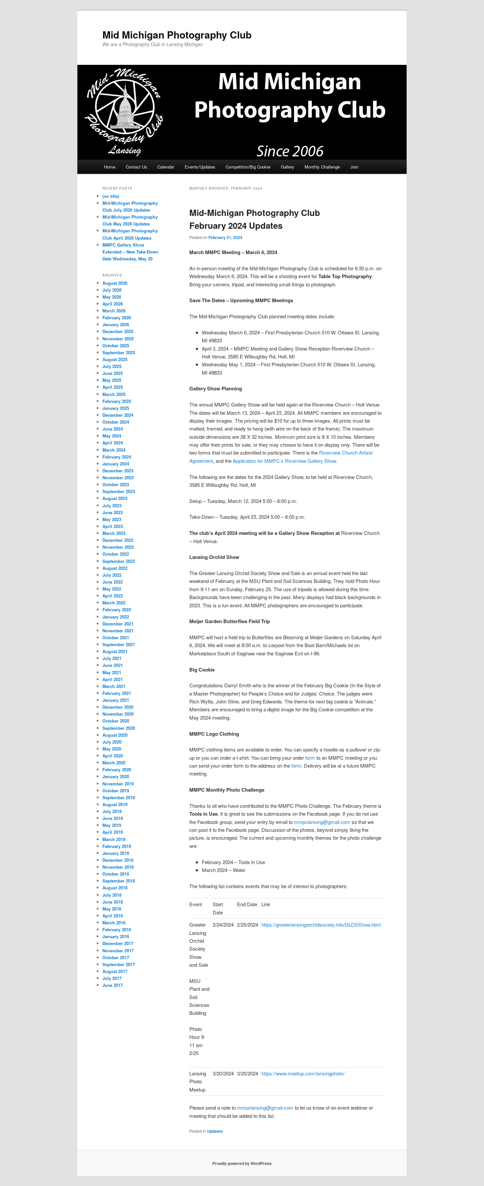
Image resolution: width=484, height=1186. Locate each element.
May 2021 (111, 672)
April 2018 (112, 915)
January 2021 (115, 700)
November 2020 (118, 714)
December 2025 (117, 331)
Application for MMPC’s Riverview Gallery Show (284, 460)
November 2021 (118, 630)
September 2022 (118, 561)
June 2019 (112, 818)
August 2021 (114, 651)
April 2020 (112, 755)
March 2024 (113, 450)
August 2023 (114, 498)
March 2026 (113, 310)
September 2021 (118, 644)
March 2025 (113, 394)
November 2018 (118, 867)
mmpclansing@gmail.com (322, 821)
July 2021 (111, 658)
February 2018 (116, 929)
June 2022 (112, 582)
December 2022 (117, 540)
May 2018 (111, 909)
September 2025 (118, 352)
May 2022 (111, 589)
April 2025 (112, 387)
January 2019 (115, 853)
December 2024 (117, 415)
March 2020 (113, 762)
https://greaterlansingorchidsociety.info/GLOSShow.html (321, 924)
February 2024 (116, 457)
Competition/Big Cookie (248, 167)
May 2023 (111, 519)
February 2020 (116, 769)
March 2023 (113, 533)
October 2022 (115, 554)
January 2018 (115, 936)
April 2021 (112, 679)
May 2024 (111, 436)
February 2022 (116, 609)
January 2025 (115, 408)
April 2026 (112, 304)
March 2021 (113, 686)
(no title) (110, 196)
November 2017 (118, 950)
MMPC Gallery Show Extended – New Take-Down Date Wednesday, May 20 (130, 252)
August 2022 (114, 568)
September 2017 (118, 964)
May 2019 (111, 825)
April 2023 (112, 526)
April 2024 (112, 442)
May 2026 (111, 297)
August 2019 (114, 804)
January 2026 (115, 324)
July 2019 (111, 811)
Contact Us (136, 167)
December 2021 (117, 623)
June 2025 (112, 373)
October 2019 (115, 790)
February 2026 (116, 317)
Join (354, 167)
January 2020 (115, 776)
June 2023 (112, 512)
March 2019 (113, 839)
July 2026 (111, 290)
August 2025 (114, 359)
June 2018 (112, 902)
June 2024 (112, 429)
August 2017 (114, 971)
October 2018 (115, 874)
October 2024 (115, 422)
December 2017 (117, 943)
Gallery (287, 167)
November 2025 (118, 338)
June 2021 (112, 665)
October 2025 (115, 345)
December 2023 (117, 470)
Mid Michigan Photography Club (177, 34)
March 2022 (113, 602)
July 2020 (111, 742)
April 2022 (112, 596)
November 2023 (118, 477)
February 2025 (116, 401)
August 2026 (114, 283)
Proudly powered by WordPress (242, 1163)
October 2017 (115, 957)
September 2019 (118, 797)
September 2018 (118, 881)
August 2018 (114, 887)
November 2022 (118, 547)
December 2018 (117, 860)
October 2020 (115, 721)
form (310, 757)
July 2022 (111, 575)
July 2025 (111, 366)
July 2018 (111, 895)
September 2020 (118, 728)
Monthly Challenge (322, 167)
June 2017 (112, 985)
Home (109, 167)
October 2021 (115, 637)
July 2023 (111, 505)
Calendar (165, 167)
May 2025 (111, 380)
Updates (215, 1131)
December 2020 (117, 707)
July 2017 (111, 978)
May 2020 (111, 749)
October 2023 (115, 484)
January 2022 (115, 617)
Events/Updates (200, 167)
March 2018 (113, 922)
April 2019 (112, 832)
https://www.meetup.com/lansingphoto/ (302, 1073)
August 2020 (114, 735)
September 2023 (118, 491)
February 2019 (116, 846)
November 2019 (118, 783)
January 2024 (115, 464)
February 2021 (116, 693)
